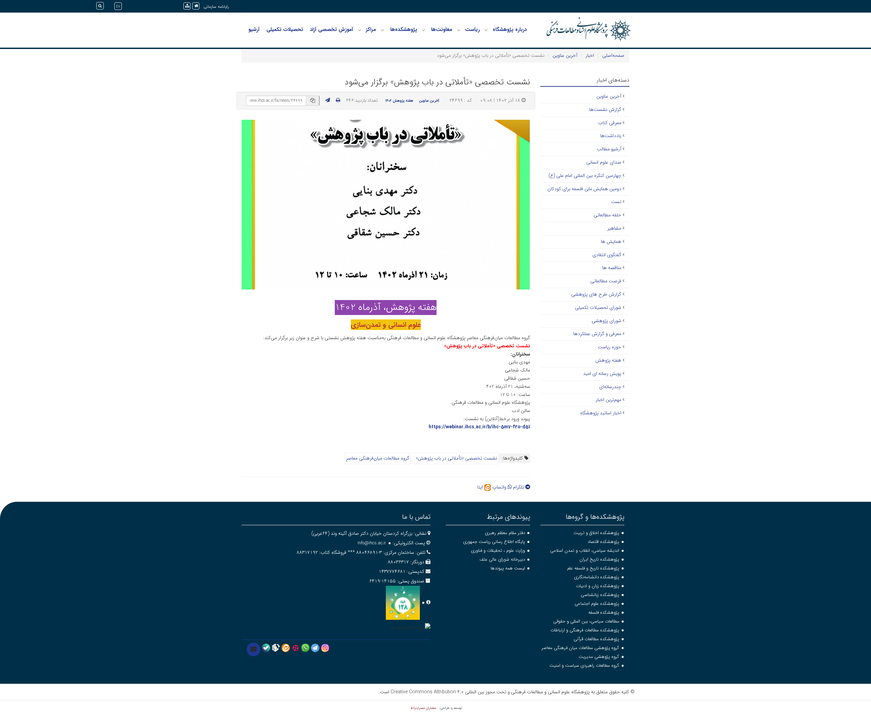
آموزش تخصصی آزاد (331, 30)
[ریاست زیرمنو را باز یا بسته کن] (459, 30)
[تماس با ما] (253, 649)
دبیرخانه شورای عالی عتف (502, 559)
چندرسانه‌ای (610, 387)
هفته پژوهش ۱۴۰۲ (399, 100)
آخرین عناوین (565, 55)
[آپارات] (295, 647)
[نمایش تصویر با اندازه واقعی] (385, 204)
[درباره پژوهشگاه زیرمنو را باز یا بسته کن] (486, 30)
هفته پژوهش (608, 360)
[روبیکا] (276, 647)
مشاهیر (614, 228)
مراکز (371, 30)
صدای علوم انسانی (603, 162)
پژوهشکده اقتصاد (603, 541)
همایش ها (611, 241)
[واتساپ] (305, 647)
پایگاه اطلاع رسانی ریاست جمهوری (494, 541)
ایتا (480, 487)
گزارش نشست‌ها (605, 109)
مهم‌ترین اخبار (608, 399)
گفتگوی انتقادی (606, 255)
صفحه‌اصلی (613, 55)
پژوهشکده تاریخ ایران (599, 559)
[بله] (266, 647)
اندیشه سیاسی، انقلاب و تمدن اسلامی (584, 550)
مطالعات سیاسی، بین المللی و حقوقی (586, 621)
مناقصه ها (611, 267)
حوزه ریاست (609, 347)
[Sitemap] (187, 6)
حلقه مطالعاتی (607, 215)
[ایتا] (285, 647)
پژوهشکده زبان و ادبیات (597, 586)
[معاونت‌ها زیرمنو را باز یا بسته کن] (424, 30)
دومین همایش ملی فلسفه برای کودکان (584, 189)
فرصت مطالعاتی (605, 281)
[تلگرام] (315, 647)
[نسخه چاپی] (338, 100)
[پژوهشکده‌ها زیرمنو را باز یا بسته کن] (382, 30)
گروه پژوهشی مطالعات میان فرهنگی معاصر (580, 647)
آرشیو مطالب (609, 149)
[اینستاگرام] (325, 647)
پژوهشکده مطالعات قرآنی (596, 639)
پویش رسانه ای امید (602, 373)
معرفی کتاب (609, 123)
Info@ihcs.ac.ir (372, 543)
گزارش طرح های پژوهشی (596, 294)
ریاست (472, 30)
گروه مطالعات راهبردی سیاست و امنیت (584, 665)
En (118, 6)
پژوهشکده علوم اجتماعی (597, 603)
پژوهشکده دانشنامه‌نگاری (596, 577)
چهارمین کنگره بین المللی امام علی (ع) (584, 175)
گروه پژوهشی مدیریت (599, 656)
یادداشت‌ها (610, 135)
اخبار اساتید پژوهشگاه (600, 413)
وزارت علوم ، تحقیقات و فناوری (498, 550)
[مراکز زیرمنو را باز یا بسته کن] (360, 30)
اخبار (590, 55)
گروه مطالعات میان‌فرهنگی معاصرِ (377, 458)
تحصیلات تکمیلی (284, 30)
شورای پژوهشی (606, 321)
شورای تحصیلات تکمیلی (598, 307)
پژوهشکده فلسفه (603, 612)
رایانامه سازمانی (216, 6)
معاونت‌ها (441, 30)
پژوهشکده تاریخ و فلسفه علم (593, 568)
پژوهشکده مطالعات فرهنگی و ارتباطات (584, 630)
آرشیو (254, 30)
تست (616, 201)
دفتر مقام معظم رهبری (505, 532)
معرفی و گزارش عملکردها (597, 333)
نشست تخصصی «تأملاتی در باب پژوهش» (456, 458)
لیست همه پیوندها (508, 568)
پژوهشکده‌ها (403, 30)
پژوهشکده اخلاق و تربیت (596, 532)
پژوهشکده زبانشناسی (600, 594)
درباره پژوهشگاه (510, 30)
